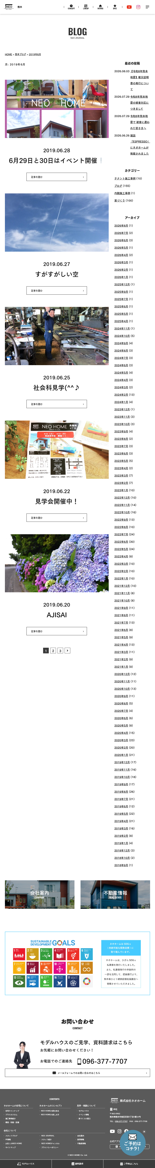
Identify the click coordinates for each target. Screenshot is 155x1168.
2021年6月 (121, 630)
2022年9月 (121, 519)
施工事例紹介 (10, 1119)
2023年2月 (121, 483)
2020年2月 (121, 747)
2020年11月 (122, 681)
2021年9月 (121, 608)
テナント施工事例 (125, 178)
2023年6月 (121, 453)
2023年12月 (122, 409)
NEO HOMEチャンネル (50, 1143)
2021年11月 (122, 593)
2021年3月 (121, 652)
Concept (71, 9)
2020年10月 (122, 689)
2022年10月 (122, 512)
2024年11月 (122, 328)
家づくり (119, 200)
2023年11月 (122, 416)
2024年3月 (121, 387)
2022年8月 (121, 527)
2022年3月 (121, 564)
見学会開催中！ (57, 500)
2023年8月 (121, 439)
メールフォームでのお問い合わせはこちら (79, 1072)
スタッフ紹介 (46, 1139)
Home (8, 54)
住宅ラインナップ (12, 1111)
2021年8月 (121, 615)
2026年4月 (121, 255)
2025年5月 (121, 314)
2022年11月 (122, 505)
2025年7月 (121, 299)
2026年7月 (121, 233)
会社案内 (80, 1136)
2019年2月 (121, 836)
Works (100, 9)
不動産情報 (81, 1143)
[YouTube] (129, 7)
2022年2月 (121, 571)
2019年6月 (35, 54)
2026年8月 (121, 225)
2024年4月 (121, 380)
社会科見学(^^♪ (56, 387)
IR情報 (8, 1139)
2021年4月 (121, 644)
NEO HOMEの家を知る (50, 1111)
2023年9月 (121, 431)
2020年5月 (121, 725)
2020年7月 (121, 711)
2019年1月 (121, 843)
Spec (115, 9)
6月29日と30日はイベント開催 (53, 159)
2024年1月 (121, 402)
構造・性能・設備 (12, 1122)
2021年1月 (121, 666)
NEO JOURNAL (47, 1136)
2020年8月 (121, 703)
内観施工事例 (122, 193)
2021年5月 (121, 637)
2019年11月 (122, 769)
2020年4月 (121, 733)
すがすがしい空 (57, 273)
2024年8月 (121, 350)
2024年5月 (121, 372)
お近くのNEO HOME (13, 1143)
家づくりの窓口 (85, 1119)
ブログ (118, 186)
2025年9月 (121, 292)
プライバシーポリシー (49, 1147)
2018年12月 (122, 850)
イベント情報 (84, 1115)
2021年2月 (121, 659)
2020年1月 (121, 755)
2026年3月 (121, 262)
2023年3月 (121, 475)
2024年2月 (121, 394)
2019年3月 (121, 828)
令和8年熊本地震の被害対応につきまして (139, 102)
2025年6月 (121, 306)
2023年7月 (121, 446)
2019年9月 (121, 784)
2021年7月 (121, 622)
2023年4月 (121, 468)
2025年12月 (122, 284)
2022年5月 (121, 549)
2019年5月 (121, 813)
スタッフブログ (11, 1136)
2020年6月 (121, 718)
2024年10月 (122, 336)
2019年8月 (121, 791)
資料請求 (79, 1164)
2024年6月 (121, 365)
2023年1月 (121, 490)
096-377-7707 (104, 1061)
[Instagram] (138, 7)
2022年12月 (122, 497)
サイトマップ (10, 1147)
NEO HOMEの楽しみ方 (50, 1115)
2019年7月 (121, 799)
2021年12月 (122, 586)
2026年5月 (121, 247)
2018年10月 (122, 858)
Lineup (86, 9)
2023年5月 (121, 461)
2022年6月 (121, 541)
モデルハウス (28, 1164)
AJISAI (57, 614)
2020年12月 (122, 674)
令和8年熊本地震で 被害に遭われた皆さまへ (140, 122)
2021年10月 (122, 600)
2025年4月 (121, 321)
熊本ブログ (20, 54)
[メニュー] (147, 7)
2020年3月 (121, 740)
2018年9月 (121, 865)
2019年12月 (122, 762)
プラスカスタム (11, 1115)
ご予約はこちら (131, 1164)
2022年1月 (121, 578)
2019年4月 (121, 821)
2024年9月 (121, 343)
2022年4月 (121, 556)
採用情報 (80, 1139)
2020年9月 (121, 696)
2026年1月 (121, 277)
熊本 (20, 7)
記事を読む (37, 177)
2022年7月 (121, 534)
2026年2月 (121, 269)
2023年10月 (122, 424)
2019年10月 (122, 777)
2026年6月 (121, 240)
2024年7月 (121, 358)
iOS (121, 1147)
